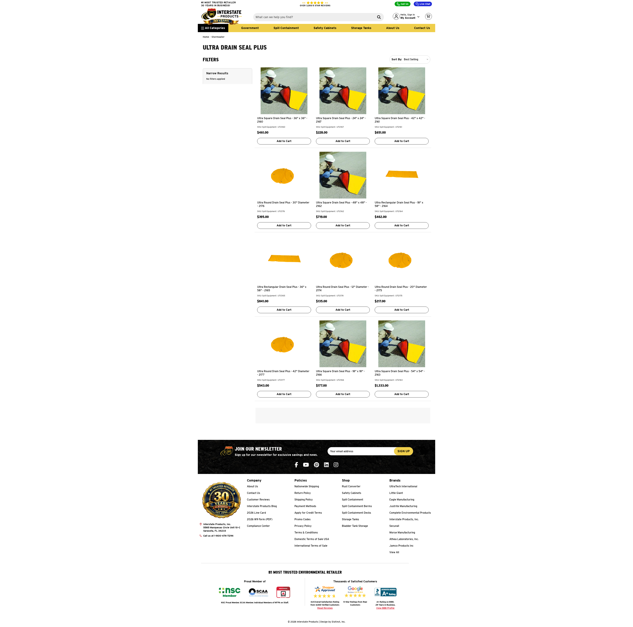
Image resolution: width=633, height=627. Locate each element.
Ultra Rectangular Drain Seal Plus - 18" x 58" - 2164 (399, 204)
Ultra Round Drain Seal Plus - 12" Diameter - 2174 (342, 288)
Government (250, 28)
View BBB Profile (385, 608)
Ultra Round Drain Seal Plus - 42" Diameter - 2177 (283, 373)
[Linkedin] (326, 465)
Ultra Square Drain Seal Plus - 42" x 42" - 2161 (400, 120)
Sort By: (397, 59)
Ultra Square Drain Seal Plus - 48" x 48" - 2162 (341, 204)
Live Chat (424, 4)
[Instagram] (336, 465)
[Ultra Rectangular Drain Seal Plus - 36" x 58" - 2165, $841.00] (284, 259)
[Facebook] (296, 465)
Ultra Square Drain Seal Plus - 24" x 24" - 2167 (341, 120)
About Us (392, 28)
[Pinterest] (316, 465)
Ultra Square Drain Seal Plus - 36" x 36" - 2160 (282, 120)
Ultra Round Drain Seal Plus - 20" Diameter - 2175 (401, 288)
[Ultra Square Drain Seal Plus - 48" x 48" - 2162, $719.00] (342, 175)
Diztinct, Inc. (338, 621)
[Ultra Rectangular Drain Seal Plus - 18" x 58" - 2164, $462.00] (401, 175)
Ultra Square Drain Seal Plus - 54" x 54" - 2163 (400, 373)
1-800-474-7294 (223, 535)
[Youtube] (306, 465)
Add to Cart (284, 141)
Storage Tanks (361, 28)
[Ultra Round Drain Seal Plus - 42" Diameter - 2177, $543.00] (284, 343)
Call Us (404, 4)
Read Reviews (325, 608)
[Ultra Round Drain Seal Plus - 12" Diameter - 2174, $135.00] (342, 259)
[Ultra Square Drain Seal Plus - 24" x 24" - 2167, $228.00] (342, 90)
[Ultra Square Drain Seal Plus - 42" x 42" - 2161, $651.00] (401, 90)
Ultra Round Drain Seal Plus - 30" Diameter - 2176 (283, 204)
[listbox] (416, 59)
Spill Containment (286, 28)
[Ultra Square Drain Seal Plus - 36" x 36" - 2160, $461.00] (284, 90)
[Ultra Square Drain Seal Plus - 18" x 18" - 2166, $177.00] (342, 343)
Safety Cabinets (325, 28)
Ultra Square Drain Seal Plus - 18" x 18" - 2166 (340, 373)
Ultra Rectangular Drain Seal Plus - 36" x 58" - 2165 (281, 288)
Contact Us (422, 28)
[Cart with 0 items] (428, 16)
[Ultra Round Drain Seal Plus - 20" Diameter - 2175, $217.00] (401, 259)
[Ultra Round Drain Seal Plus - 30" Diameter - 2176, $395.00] (284, 175)
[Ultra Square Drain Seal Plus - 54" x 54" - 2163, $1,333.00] (401, 343)
